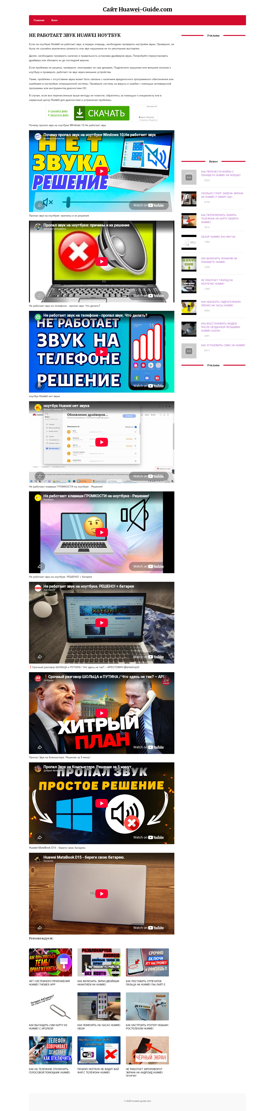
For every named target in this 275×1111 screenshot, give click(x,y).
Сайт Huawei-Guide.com (137, 9)
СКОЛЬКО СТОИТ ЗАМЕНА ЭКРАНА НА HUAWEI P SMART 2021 (222, 195)
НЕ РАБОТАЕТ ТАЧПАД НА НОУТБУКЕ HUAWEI (217, 281)
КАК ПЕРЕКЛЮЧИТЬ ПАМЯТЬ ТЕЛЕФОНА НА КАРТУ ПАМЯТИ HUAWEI (219, 218)
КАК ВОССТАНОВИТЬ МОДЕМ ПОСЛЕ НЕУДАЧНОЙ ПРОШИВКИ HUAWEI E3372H (220, 327)
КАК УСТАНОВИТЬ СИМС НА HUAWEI (223, 345)
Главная (39, 20)
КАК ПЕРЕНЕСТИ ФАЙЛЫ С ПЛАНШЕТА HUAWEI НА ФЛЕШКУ (221, 173)
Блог (54, 20)
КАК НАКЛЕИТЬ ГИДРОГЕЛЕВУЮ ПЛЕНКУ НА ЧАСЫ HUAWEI (221, 303)
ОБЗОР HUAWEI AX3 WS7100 (218, 236)
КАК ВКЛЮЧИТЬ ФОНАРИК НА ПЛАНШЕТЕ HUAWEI (219, 260)
